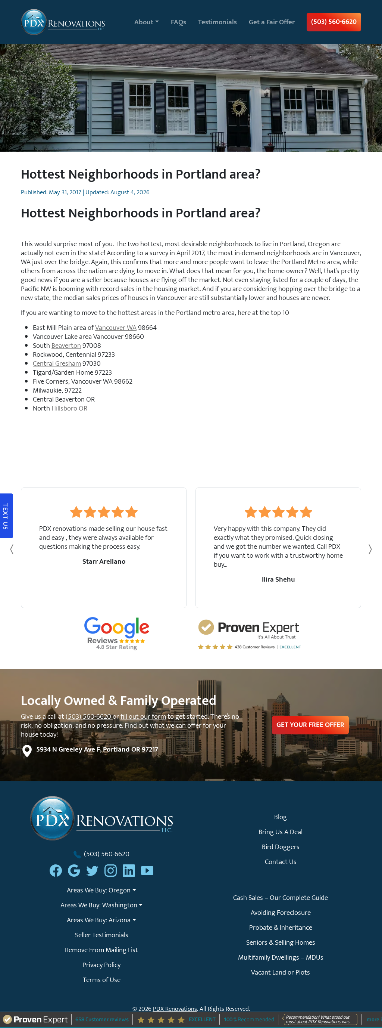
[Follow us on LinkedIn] (129, 870)
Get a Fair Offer (272, 22)
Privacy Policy (101, 965)
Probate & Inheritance (280, 927)
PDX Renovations (175, 1009)
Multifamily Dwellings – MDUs (280, 957)
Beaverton (66, 346)
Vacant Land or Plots (280, 972)
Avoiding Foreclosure (281, 913)
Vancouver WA (116, 328)
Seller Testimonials (101, 935)
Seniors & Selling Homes (280, 942)
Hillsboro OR (69, 408)
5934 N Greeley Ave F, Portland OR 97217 (97, 749)
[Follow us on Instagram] (110, 870)
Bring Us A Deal (281, 832)
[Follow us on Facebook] (56, 870)
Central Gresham (57, 363)
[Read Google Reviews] (74, 870)
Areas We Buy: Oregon (99, 890)
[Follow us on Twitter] (92, 870)
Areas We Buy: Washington (98, 905)
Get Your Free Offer (310, 725)
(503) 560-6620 (334, 22)
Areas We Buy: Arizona (99, 920)
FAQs (178, 22)
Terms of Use (101, 980)
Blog (280, 817)
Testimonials (217, 22)
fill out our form (143, 716)
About (143, 22)
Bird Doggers (281, 847)
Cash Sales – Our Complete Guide (280, 898)
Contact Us (281, 862)
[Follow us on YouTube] (147, 870)
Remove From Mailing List (101, 950)
